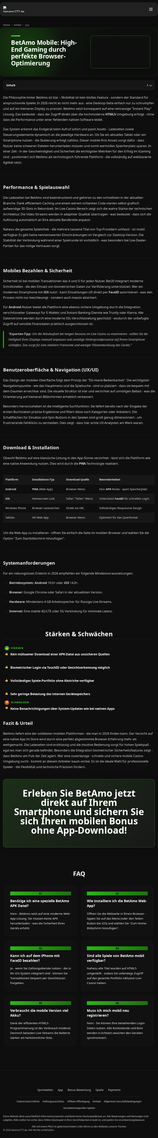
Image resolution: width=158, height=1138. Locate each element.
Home (6, 25)
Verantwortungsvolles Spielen (79, 1108)
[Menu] (151, 9)
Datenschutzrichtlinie (28, 1101)
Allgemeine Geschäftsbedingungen (122, 1101)
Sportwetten (45, 1090)
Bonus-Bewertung (79, 1090)
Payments (114, 1090)
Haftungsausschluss (53, 1101)
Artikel (17, 25)
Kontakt (97, 1101)
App (60, 1090)
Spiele (99, 1090)
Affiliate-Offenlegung (78, 1101)
